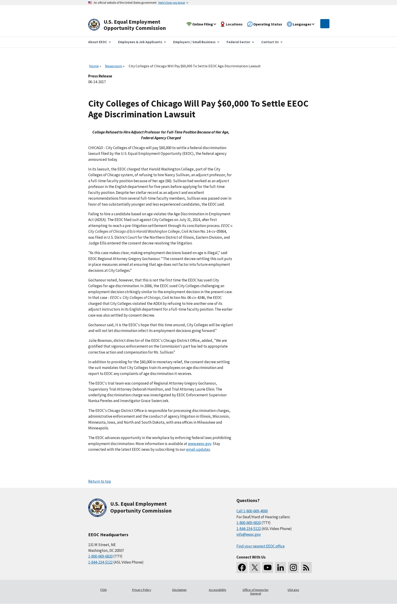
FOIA (103, 590)
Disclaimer (179, 590)
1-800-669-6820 (100, 556)
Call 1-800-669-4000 (252, 510)
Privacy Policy (141, 590)
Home (94, 66)
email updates (198, 449)
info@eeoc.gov (248, 534)
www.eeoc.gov (199, 443)
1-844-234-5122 (100, 562)
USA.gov (293, 590)
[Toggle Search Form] (324, 23)
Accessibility (217, 590)
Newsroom (113, 66)
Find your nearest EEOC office (260, 546)
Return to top (99, 481)
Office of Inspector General (256, 591)
